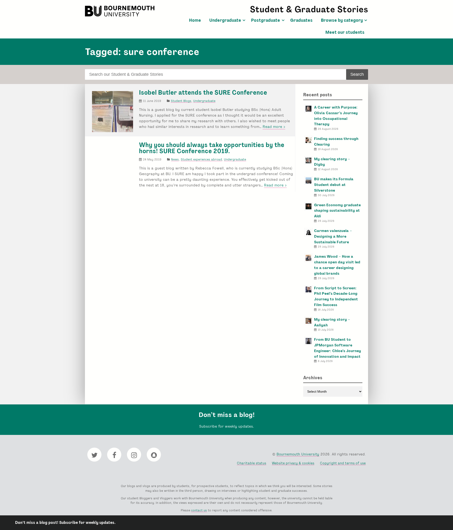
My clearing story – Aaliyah (332, 322)
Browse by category (342, 20)
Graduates (301, 20)
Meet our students (345, 32)
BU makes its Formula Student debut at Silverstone (333, 185)
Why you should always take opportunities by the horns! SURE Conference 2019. (211, 148)
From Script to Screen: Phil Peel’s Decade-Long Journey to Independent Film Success (336, 296)
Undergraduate (225, 20)
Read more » (274, 127)
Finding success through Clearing (336, 141)
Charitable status (251, 463)
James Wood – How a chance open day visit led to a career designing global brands (337, 265)
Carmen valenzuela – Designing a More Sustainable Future (333, 236)
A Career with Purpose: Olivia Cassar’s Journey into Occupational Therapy (336, 115)
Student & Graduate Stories (309, 9)
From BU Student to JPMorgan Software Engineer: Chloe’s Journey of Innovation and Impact (337, 348)
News (175, 159)
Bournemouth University (120, 11)
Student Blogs (181, 101)
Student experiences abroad (201, 159)
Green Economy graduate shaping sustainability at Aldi (337, 210)
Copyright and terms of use (343, 463)
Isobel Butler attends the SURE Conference (203, 92)
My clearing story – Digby (332, 161)
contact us (199, 510)
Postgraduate (265, 20)
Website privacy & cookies (293, 463)
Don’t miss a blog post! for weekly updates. (65, 522)
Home (195, 20)
